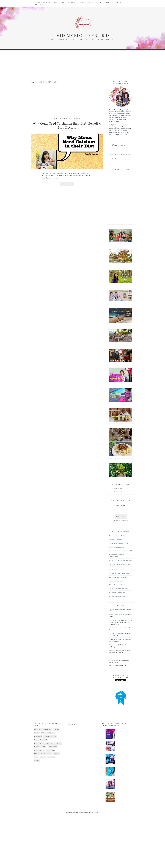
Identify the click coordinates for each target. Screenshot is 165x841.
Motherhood (62, 118)
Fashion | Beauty (41, 4)
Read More (68, 184)
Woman (37, 760)
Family (70, 2)
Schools (56, 753)
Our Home (80, 2)
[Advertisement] (82, 65)
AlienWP (96, 812)
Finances (108, 2)
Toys (101, 2)
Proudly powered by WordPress (75, 812)
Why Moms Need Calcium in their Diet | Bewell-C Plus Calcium (67, 125)
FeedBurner (124, 521)
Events (56, 729)
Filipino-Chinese (50, 736)
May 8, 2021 (67, 130)
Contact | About (41, 2)
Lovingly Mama (113, 125)
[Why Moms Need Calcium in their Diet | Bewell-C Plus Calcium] (67, 169)
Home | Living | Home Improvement (47, 743)
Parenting (51, 750)
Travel (116, 2)
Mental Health (40, 746)
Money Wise (52, 746)
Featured (38, 736)
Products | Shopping (42, 753)
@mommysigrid (118, 145)
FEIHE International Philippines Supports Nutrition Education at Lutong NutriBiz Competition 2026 (120, 622)
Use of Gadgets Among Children (118, 543)
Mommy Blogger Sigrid (82, 35)
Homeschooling (58, 2)
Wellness (91, 2)
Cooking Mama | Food (43, 729)
